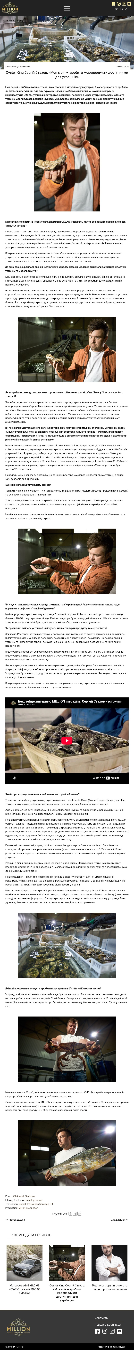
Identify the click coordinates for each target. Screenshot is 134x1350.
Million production (28, 1208)
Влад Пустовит (33, 1200)
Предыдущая (15, 1219)
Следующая (120, 1219)
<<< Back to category (13, 20)
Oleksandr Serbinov (24, 1196)
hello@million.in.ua (108, 1324)
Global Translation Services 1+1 (36, 1204)
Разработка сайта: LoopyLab (112, 1347)
